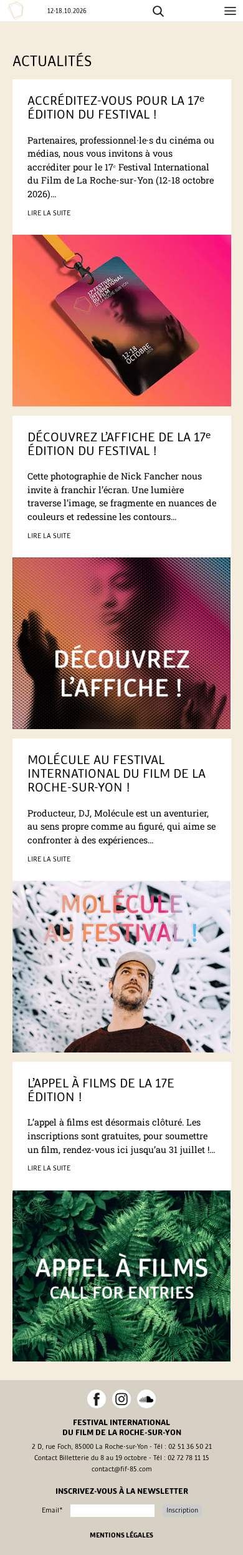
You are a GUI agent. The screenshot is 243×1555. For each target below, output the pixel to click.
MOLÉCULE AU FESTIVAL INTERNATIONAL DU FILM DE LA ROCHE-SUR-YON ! (116, 774)
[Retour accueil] (17, 10)
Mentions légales (121, 1535)
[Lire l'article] (121, 320)
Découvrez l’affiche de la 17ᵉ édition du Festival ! (119, 444)
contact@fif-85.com (122, 1469)
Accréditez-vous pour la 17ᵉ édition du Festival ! (115, 108)
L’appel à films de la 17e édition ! (100, 1090)
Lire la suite (48, 213)
